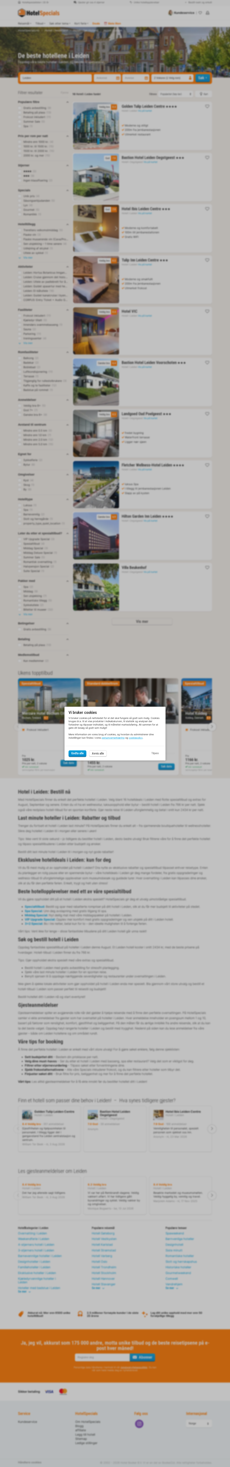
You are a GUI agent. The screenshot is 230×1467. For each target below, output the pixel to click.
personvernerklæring (113, 737)
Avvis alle (98, 753)
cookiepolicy (136, 737)
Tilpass (155, 753)
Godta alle (77, 753)
